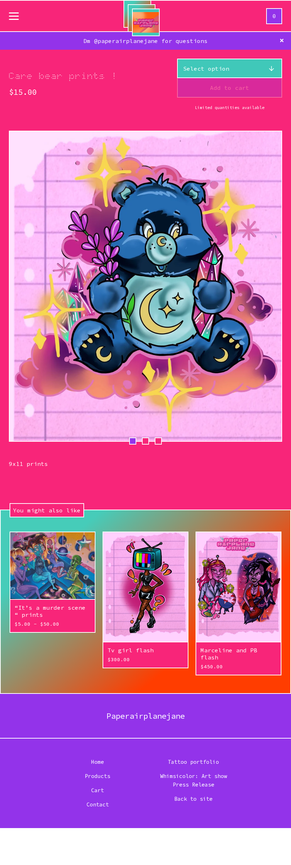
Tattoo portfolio (193, 761)
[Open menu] (14, 16)
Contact (98, 804)
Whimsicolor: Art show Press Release (193, 780)
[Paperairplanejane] (146, 22)
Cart (97, 790)
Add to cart (229, 87)
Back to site (193, 798)
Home (97, 761)
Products (97, 776)
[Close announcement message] (281, 41)
